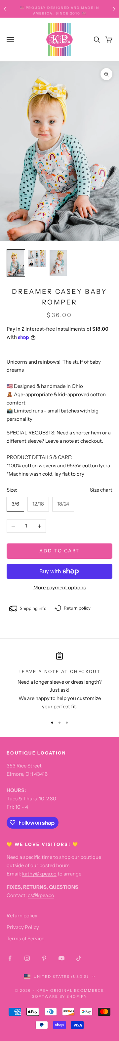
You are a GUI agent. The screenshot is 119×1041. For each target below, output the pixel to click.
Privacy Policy (23, 927)
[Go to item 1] (16, 263)
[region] (59, 681)
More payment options (59, 587)
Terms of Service (25, 938)
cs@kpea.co (41, 895)
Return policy (22, 915)
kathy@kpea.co (39, 873)
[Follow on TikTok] (78, 958)
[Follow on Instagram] (27, 958)
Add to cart (59, 551)
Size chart (101, 490)
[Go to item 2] (37, 258)
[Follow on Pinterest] (44, 958)
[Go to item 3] (58, 263)
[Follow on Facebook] (10, 958)
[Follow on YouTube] (61, 958)
